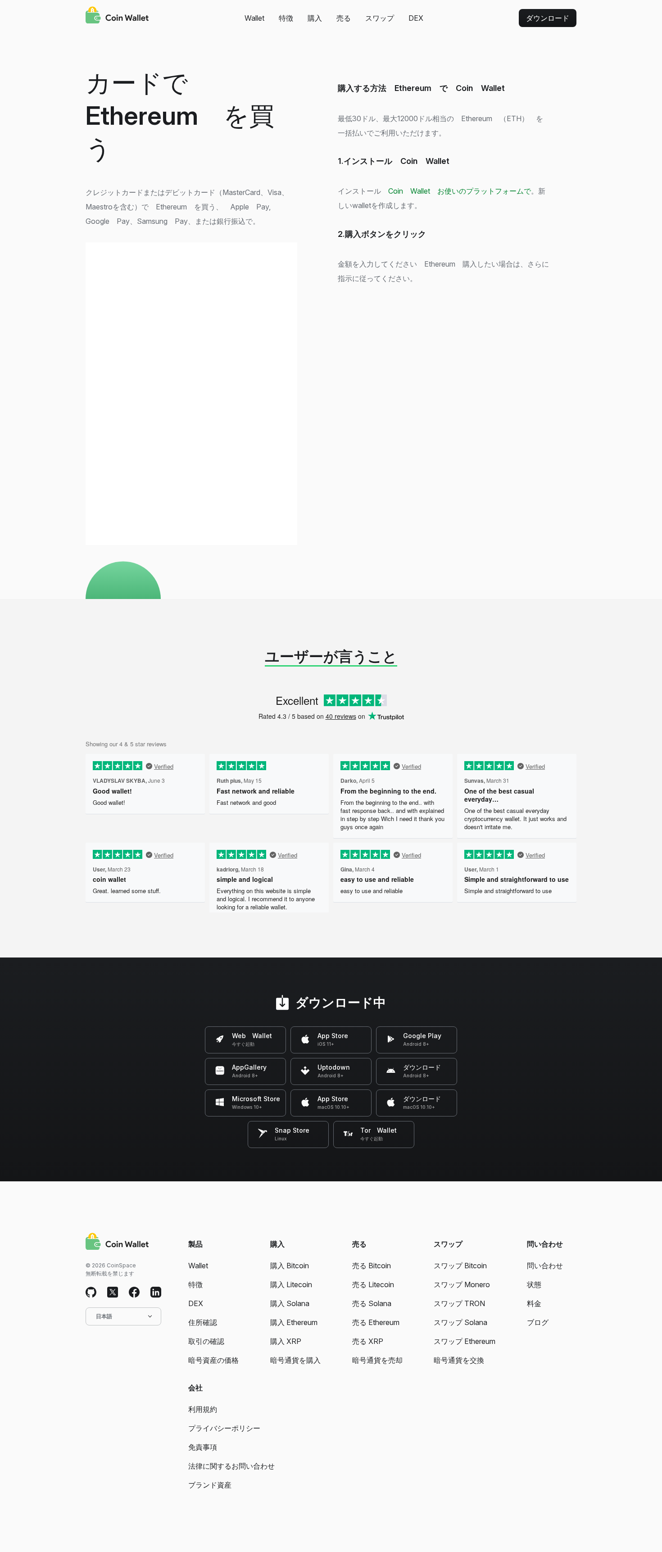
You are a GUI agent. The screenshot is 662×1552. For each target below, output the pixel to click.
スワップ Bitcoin (460, 1265)
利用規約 (202, 1409)
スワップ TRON (459, 1303)
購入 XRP (285, 1341)
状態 (534, 1284)
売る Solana (371, 1303)
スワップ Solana (460, 1322)
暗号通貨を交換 (459, 1360)
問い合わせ (545, 1265)
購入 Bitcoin (289, 1265)
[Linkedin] (155, 1292)
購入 (315, 18)
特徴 (286, 18)
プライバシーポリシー (224, 1428)
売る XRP (367, 1341)
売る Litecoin (373, 1284)
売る (343, 18)
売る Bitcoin (371, 1265)
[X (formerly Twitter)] (112, 1292)
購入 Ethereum (293, 1322)
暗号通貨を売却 (377, 1360)
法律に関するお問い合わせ (231, 1465)
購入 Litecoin (291, 1284)
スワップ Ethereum (464, 1341)
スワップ (379, 18)
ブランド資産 (209, 1484)
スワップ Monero (462, 1284)
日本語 (104, 1316)
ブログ (538, 1322)
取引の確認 (206, 1341)
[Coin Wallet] (117, 16)
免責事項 (202, 1447)
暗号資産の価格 (213, 1360)
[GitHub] (91, 1292)
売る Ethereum (375, 1322)
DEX (415, 18)
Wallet (254, 18)
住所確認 (202, 1322)
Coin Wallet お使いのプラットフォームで (459, 190)
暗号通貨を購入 (295, 1360)
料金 (534, 1303)
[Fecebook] (134, 1292)
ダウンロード (547, 18)
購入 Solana (289, 1303)
